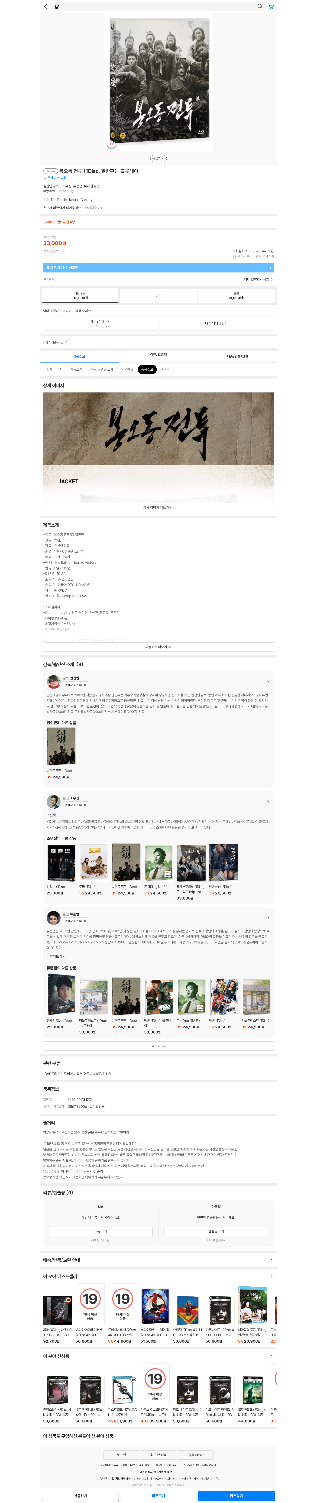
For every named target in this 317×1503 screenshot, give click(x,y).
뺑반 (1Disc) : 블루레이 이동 (158, 1006)
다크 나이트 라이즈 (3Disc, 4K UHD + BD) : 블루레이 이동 (220, 1399)
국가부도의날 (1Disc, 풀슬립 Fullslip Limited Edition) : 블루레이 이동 (191, 873)
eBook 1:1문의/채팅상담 (198, 1465)
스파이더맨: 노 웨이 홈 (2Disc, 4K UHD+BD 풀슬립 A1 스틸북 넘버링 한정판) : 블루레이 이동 (155, 1316)
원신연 (47, 186)
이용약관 (102, 1478)
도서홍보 (207, 1478)
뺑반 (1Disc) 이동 (223, 1006)
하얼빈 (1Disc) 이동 (61, 873)
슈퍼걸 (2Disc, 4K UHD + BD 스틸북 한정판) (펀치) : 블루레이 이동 (187, 1320)
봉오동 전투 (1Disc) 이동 (61, 755)
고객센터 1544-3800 (113, 1465)
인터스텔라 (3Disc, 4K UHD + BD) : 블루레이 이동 (57, 1399)
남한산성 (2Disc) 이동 (223, 872)
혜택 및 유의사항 (100, 1240)
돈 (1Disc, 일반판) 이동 (158, 873)
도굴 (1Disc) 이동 (93, 872)
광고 (217, 1478)
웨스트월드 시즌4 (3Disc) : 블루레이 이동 (122, 1399)
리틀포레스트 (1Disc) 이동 (256, 1006)
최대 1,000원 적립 (257, 279)
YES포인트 (50, 251)
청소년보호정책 (143, 1478)
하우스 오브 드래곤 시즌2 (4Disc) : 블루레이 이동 (155, 1393)
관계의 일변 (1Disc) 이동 (61, 1003)
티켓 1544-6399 (141, 1465)
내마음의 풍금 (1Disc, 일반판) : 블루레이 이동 (252, 1315)
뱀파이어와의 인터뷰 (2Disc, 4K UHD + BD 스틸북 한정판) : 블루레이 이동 (90, 1313)
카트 (271, 7)
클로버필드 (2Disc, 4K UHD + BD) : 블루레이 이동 (252, 1399)
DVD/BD (51, 1074)
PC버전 (159, 1478)
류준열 (77, 186)
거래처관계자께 (190, 1478)
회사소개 (172, 1478)
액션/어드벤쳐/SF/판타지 (94, 1074)
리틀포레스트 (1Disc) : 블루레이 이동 (93, 1006)
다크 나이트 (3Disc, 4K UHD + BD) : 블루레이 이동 (220, 1320)
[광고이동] (260, 6)
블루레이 (67, 1074)
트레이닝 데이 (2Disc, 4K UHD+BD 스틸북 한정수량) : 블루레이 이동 (122, 1313)
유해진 (88, 186)
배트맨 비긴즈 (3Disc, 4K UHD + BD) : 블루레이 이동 (90, 1399)
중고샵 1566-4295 (168, 1465)
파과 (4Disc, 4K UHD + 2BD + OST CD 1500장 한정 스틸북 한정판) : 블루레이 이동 (57, 1320)
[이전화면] (45, 6)
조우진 (66, 186)
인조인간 (49, 191)
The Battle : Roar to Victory (71, 200)
